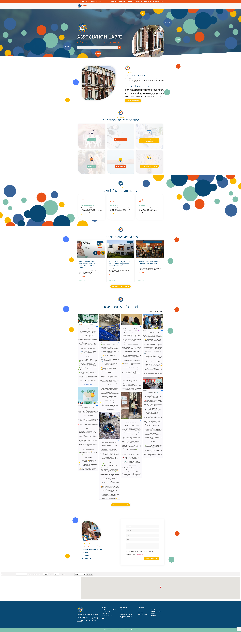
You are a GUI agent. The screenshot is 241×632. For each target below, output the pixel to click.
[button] (133, 100)
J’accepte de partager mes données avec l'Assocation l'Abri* (140, 551)
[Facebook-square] (78, 1)
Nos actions (118, 6)
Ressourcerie (114, 205)
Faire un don (154, 6)
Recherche (3, 574)
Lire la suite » (82, 276)
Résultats (51, 574)
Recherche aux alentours (34, 574)
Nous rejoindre (144, 6)
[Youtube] (83, 1)
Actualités (136, 6)
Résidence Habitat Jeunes (88, 205)
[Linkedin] (81, 1)
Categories (62, 574)
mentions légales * (140, 554)
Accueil (100, 6)
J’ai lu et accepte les (135, 554)
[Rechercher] (119, 47)
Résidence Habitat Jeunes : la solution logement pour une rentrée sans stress (119, 264)
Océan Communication (125, 629)
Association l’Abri (108, 6)
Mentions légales (134, 629)
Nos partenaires (128, 6)
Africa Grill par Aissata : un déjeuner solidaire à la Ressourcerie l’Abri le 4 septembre (88, 265)
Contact (161, 6)
